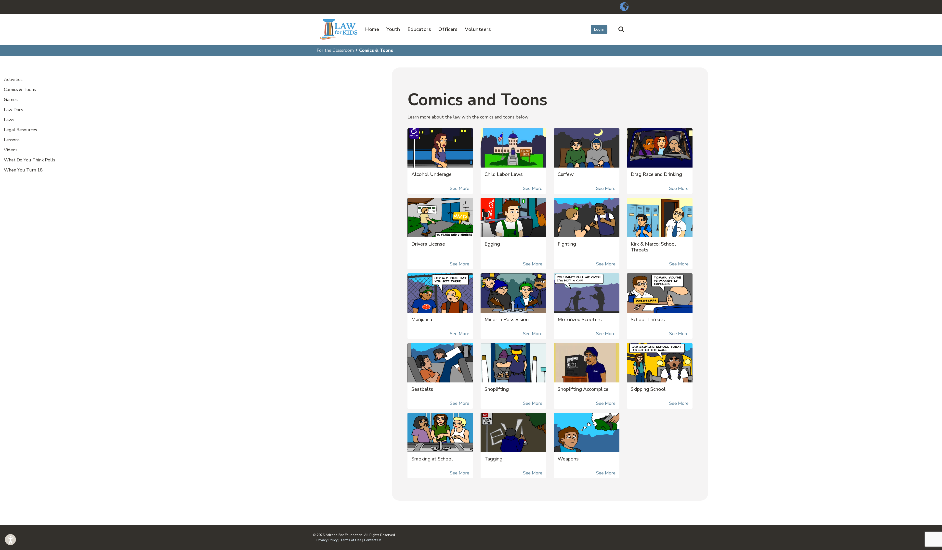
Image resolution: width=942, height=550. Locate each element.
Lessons (12, 140)
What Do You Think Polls (29, 160)
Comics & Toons (20, 89)
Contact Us (372, 540)
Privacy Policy (327, 540)
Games (11, 100)
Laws (9, 120)
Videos (10, 150)
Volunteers (478, 29)
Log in (599, 29)
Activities (13, 79)
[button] (10, 539)
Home (372, 29)
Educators (419, 29)
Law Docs (13, 110)
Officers (448, 29)
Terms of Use (350, 540)
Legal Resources (20, 130)
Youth (393, 29)
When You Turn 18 (23, 170)
